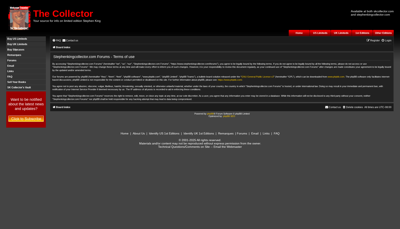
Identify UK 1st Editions (199, 133)
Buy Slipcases (15, 49)
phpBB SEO (229, 116)
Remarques (14, 55)
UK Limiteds (341, 33)
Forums (11, 60)
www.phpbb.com (336, 76)
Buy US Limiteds (17, 38)
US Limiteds (320, 33)
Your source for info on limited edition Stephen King (67, 20)
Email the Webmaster (228, 146)
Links (10, 71)
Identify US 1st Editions (164, 133)
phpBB (210, 113)
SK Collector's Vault (19, 87)
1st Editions (362, 33)
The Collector (63, 13)
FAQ (9, 76)
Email (10, 65)
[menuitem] (56, 40)
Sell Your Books (16, 82)
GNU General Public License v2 (257, 76)
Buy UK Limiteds (17, 44)
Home (299, 33)
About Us (139, 133)
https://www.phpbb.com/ (230, 80)
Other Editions (383, 33)
